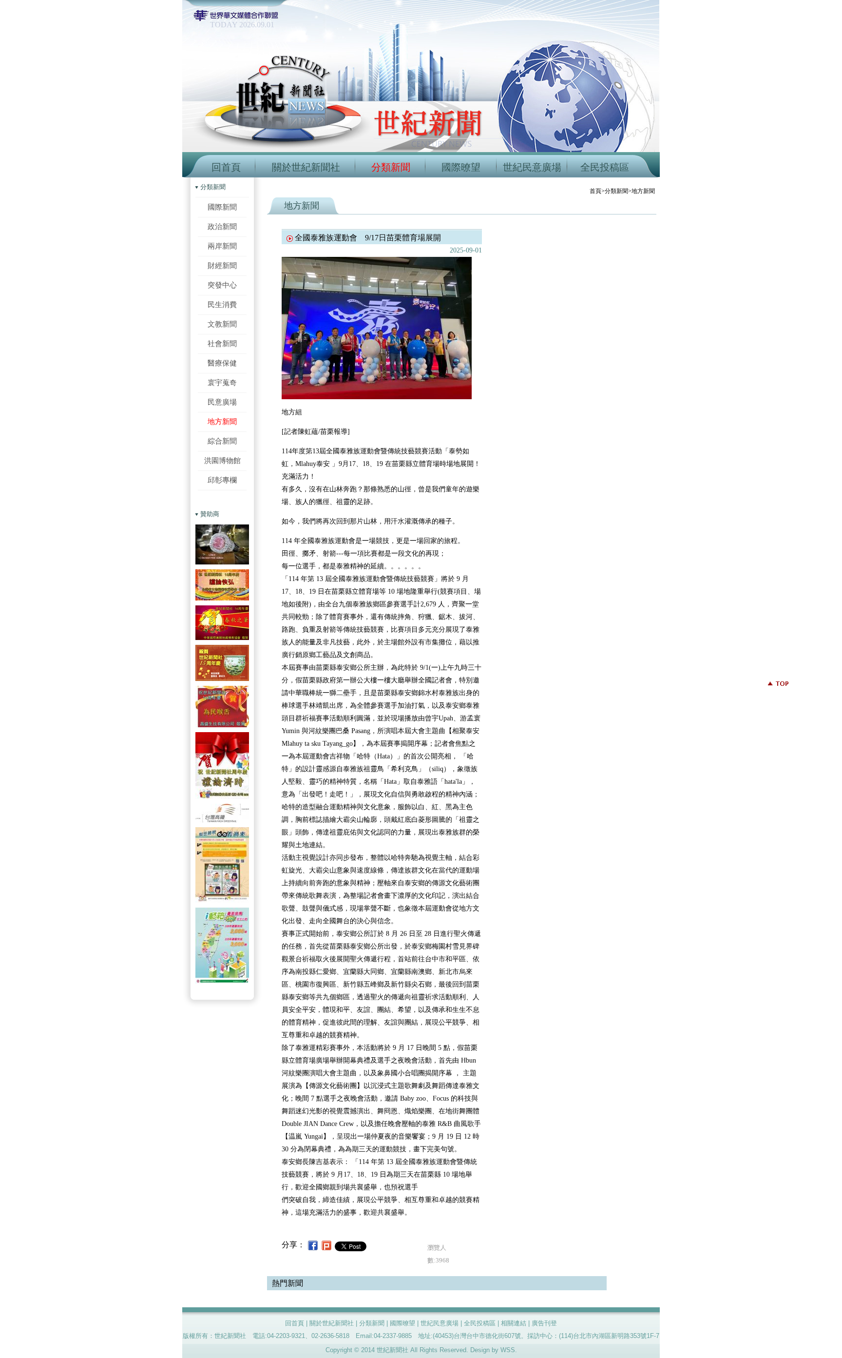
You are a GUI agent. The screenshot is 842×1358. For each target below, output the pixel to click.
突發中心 (222, 285)
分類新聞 (390, 167)
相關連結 (513, 1323)
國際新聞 (222, 207)
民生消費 (222, 304)
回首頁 (226, 167)
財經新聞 (222, 265)
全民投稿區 (604, 167)
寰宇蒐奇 (222, 382)
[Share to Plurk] (326, 1245)
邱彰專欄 (222, 480)
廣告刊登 (544, 1323)
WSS (507, 1350)
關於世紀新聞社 (306, 167)
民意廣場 (222, 402)
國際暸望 (460, 167)
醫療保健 (222, 363)
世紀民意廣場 (532, 167)
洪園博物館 (222, 460)
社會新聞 (222, 343)
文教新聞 (222, 324)
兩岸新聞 (222, 246)
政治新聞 (222, 226)
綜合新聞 (222, 441)
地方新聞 (222, 421)
